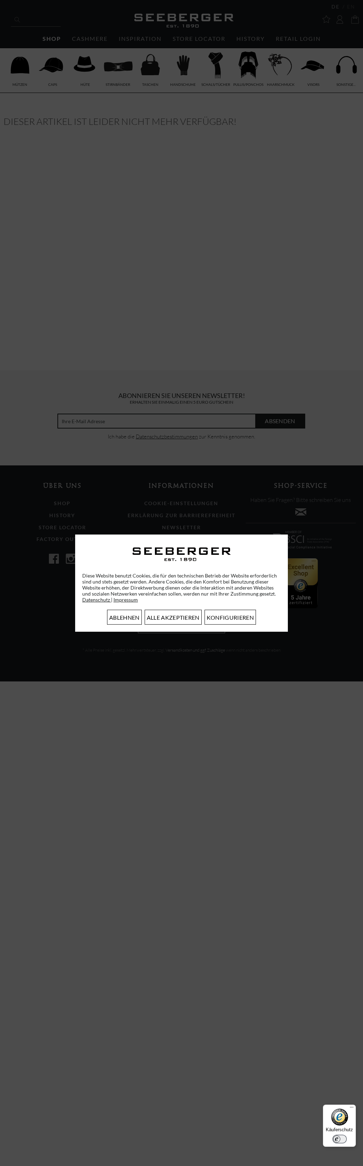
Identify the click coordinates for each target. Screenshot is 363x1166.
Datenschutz (96, 600)
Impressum (125, 600)
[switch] (340, 1139)
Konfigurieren (230, 617)
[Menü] (351, 1109)
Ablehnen (124, 617)
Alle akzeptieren (173, 617)
